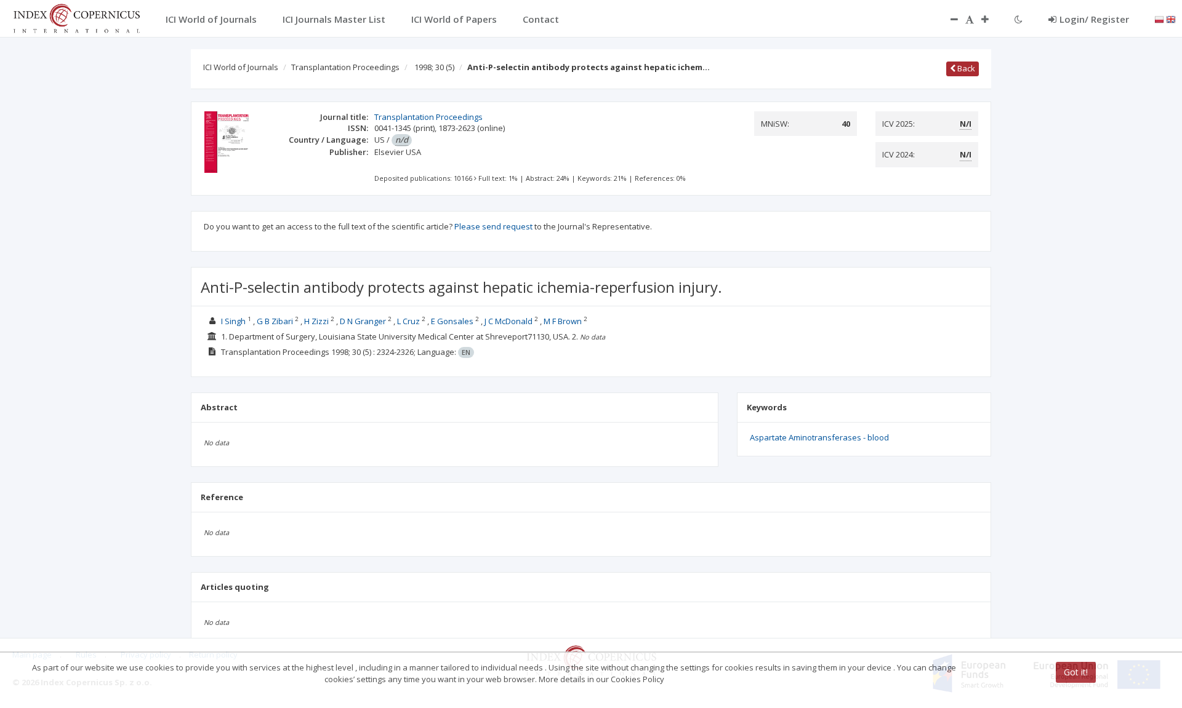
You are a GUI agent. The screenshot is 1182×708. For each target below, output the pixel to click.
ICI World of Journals (240, 67)
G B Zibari (275, 321)
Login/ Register (1094, 19)
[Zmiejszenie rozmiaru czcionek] (948, 19)
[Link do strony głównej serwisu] (76, 17)
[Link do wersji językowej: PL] (1159, 18)
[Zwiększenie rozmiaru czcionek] (991, 19)
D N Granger (363, 321)
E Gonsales (452, 321)
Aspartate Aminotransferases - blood (819, 437)
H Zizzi (316, 321)
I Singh (233, 321)
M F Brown (563, 321)
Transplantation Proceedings (345, 67)
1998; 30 (434, 67)
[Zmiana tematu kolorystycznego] (1018, 19)
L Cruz (408, 321)
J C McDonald (508, 321)
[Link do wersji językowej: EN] (1171, 18)
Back (965, 68)
